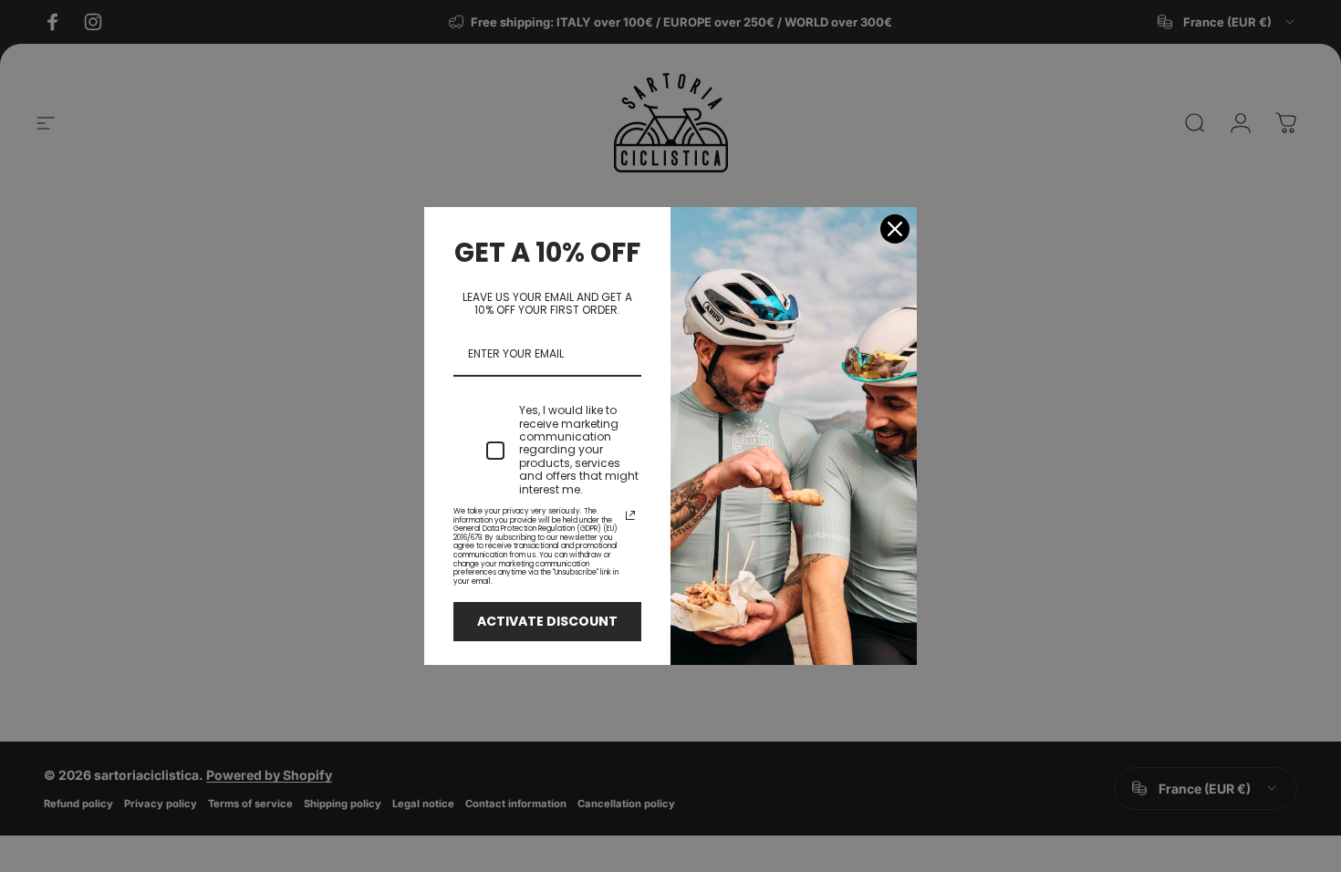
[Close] (895, 229)
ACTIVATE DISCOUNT (547, 621)
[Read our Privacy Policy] (630, 515)
